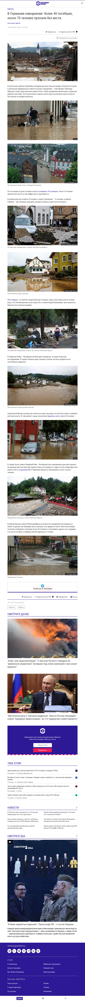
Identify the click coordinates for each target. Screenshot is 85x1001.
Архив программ (49, 972)
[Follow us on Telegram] (29, 951)
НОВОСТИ (13, 807)
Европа (10, 9)
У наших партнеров (14, 987)
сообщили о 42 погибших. (48, 191)
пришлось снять (53, 416)
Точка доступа (12, 983)
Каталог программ (13, 968)
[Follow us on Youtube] (19, 951)
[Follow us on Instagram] (24, 951)
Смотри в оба (16, 836)
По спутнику (11, 991)
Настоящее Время (13, 23)
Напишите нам (48, 968)
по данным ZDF (24, 470)
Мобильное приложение (51, 964)
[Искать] (65, 998)
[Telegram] (42, 998)
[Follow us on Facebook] (9, 951)
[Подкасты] (38, 951)
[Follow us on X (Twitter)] (14, 951)
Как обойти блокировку (15, 972)
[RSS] (33, 951)
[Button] (51, 32)
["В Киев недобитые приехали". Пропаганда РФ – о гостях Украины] (42, 881)
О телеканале (12, 964)
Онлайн (46, 983)
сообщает (14, 300)
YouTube (46, 987)
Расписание (47, 991)
